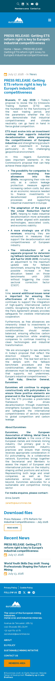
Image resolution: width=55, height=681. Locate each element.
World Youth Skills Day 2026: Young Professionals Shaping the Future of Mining (27, 566)
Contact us (35, 9)
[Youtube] (32, 4)
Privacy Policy (10, 588)
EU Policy (9, 645)
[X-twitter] (27, 4)
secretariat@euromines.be (17, 634)
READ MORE (12, 527)
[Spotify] (37, 4)
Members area (22, 9)
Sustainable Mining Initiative (21, 650)
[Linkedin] (22, 4)
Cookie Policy (26, 588)
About (8, 640)
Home (7, 49)
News (17, 49)
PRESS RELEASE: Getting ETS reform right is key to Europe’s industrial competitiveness (23, 547)
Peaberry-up (31, 675)
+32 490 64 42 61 (12, 630)
